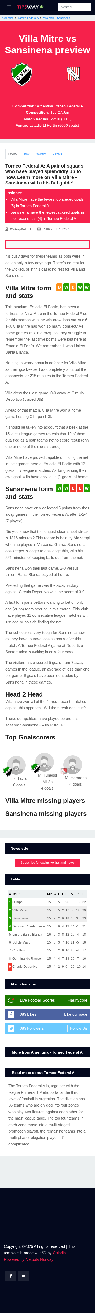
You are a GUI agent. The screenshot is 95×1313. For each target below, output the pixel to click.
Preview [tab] (12, 154)
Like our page (75, 1014)
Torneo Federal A (28, 17)
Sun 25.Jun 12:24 (56, 229)
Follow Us (78, 1028)
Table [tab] (27, 154)
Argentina (8, 17)
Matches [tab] (57, 154)
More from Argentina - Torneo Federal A (47, 1052)
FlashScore (77, 1000)
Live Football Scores (37, 1000)
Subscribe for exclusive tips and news (47, 863)
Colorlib (59, 1252)
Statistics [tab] (41, 154)
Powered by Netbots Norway (29, 1259)
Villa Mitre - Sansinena (56, 17)
